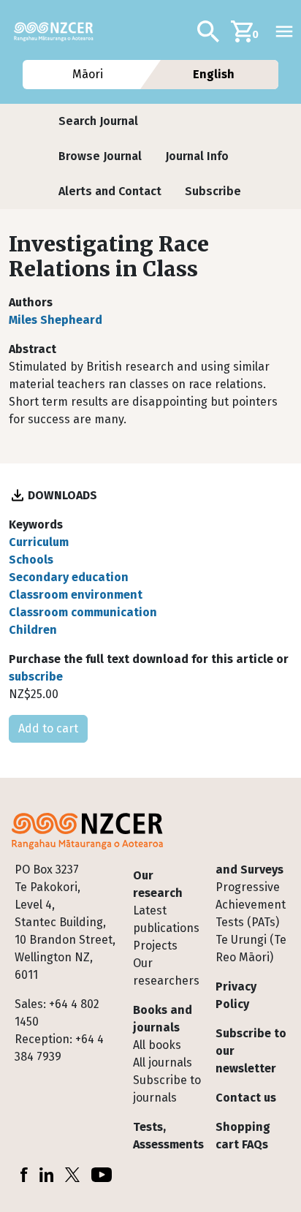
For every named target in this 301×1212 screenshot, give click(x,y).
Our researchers (166, 972)
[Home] (59, 31)
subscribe (36, 676)
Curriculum (39, 542)
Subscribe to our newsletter (251, 1050)
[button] (98, 121)
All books (157, 1045)
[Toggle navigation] (284, 31)
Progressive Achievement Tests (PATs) (251, 904)
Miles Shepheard (55, 320)
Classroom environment (75, 595)
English (214, 74)
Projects (155, 945)
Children (33, 630)
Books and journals (162, 1018)
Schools (31, 560)
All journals (162, 1062)
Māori (87, 74)
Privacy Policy (236, 995)
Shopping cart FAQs (243, 1135)
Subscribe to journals (167, 1089)
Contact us (246, 1098)
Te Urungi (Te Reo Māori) (251, 948)
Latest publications (166, 919)
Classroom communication (83, 612)
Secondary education (69, 577)
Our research (158, 884)
